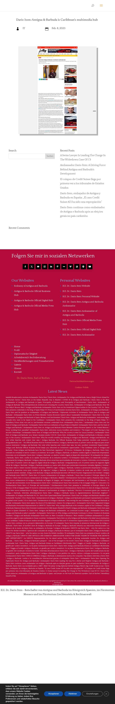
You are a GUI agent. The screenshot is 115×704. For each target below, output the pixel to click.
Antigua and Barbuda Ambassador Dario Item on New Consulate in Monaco (43, 516)
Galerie (17, 364)
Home (17, 346)
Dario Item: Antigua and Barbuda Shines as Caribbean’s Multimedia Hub (48, 543)
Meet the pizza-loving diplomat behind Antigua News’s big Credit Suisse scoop (74, 566)
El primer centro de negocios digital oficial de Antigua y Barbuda (39, 463)
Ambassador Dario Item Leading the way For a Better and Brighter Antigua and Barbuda (74, 561)
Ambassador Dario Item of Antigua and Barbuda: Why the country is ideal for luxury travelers (58, 432)
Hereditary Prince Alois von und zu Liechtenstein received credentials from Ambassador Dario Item (44, 422)
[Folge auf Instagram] (44, 266)
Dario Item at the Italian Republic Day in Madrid (41, 400)
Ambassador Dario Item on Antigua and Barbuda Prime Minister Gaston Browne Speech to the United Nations (65, 427)
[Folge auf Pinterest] (57, 266)
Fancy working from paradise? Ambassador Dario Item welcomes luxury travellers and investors (43, 430)
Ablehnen (72, 693)
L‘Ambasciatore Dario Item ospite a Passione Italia (85, 478)
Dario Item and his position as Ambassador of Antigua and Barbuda (32, 412)
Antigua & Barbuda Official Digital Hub (33, 300)
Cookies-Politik (81, 387)
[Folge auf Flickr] (64, 266)
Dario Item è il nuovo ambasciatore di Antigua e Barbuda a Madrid (38, 478)
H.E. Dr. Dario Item (72, 291)
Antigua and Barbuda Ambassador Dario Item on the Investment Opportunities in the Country (61, 407)
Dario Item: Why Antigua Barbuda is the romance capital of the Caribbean (74, 505)
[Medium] (83, 266)
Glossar (17, 368)
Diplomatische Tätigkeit (25, 354)
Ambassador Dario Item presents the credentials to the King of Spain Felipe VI (77, 420)
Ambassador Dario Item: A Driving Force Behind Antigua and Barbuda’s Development (83, 169)
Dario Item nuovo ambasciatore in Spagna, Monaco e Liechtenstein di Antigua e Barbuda (40, 490)
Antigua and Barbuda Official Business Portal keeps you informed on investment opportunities (42, 448)
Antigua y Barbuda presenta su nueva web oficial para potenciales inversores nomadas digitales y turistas (68, 465)
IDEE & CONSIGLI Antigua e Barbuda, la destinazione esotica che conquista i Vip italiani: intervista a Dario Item (67, 556)
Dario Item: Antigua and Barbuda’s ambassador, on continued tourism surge (59, 511)
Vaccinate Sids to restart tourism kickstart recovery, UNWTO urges (32, 468)
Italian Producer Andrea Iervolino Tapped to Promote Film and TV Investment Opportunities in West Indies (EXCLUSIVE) (64, 521)
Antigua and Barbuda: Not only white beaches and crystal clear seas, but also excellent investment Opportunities (64, 445)
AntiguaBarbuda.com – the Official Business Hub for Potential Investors (32, 443)
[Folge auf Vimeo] (70, 266)
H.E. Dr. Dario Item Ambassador (79, 335)
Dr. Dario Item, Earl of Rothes (33, 378)
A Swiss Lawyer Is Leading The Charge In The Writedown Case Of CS (72, 571)
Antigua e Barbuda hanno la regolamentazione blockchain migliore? (81, 493)
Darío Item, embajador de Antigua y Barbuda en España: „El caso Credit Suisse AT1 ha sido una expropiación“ (81, 197)
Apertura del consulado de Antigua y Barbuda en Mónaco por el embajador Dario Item (60, 531)
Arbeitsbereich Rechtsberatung (30, 357)
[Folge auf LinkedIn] (51, 266)
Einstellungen (92, 693)
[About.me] (77, 266)
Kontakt (18, 372)
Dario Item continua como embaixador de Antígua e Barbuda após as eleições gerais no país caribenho (82, 211)
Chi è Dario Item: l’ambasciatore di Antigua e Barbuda (42, 498)
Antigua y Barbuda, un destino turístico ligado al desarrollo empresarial (62, 455)
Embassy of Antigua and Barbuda (31, 286)
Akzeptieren (53, 693)
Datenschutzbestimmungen (82, 381)
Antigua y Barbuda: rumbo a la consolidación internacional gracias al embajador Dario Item (43, 558)
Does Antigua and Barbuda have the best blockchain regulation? (38, 450)
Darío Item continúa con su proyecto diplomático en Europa (30, 523)
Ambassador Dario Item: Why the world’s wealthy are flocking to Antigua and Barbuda (55, 438)
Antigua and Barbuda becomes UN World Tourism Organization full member (73, 473)
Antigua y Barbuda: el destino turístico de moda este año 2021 (76, 470)
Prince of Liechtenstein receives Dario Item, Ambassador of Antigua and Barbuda (78, 410)
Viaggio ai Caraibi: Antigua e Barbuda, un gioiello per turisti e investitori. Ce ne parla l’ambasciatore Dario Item (52, 548)
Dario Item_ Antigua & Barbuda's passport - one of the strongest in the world (44, 541)
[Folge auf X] (31, 266)
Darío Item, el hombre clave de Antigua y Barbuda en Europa (37, 526)
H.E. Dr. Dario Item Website (76, 286)
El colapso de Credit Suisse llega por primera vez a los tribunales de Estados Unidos (82, 183)
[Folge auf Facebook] (25, 266)
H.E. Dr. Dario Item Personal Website (81, 296)
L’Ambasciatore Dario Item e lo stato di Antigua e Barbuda (86, 488)
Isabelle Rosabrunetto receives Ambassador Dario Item (26, 397)
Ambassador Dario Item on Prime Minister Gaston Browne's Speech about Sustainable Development (52, 415)
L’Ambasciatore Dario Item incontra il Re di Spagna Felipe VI (75, 483)
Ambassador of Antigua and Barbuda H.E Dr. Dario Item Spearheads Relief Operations (38, 495)
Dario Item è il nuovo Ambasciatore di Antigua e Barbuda (51, 475)
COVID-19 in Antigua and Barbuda (76, 400)
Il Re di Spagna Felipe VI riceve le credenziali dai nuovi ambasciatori (38, 488)
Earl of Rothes (94, 573)
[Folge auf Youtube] (38, 266)
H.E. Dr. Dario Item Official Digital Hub (82, 329)
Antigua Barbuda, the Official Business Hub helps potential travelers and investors (75, 440)
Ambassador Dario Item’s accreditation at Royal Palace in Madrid (53, 425)
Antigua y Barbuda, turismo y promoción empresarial (79, 468)
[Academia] (89, 266)
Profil (16, 350)
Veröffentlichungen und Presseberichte (34, 361)
